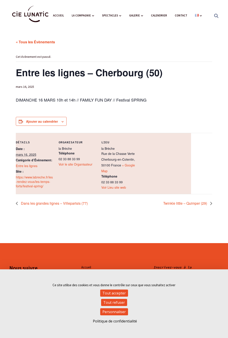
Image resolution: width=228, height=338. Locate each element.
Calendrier (159, 15)
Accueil (58, 15)
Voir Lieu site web (113, 187)
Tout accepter (114, 293)
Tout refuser (114, 302)
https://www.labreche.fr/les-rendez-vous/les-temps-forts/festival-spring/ (34, 181)
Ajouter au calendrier (42, 121)
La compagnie (81, 15)
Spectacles (110, 15)
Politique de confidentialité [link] (115, 321)
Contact (181, 15)
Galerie (134, 15)
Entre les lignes (26, 166)
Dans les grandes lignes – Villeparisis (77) (54, 203)
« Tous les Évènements (35, 41)
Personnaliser (114, 311)
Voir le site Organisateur (75, 164)
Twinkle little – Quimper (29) (185, 203)
